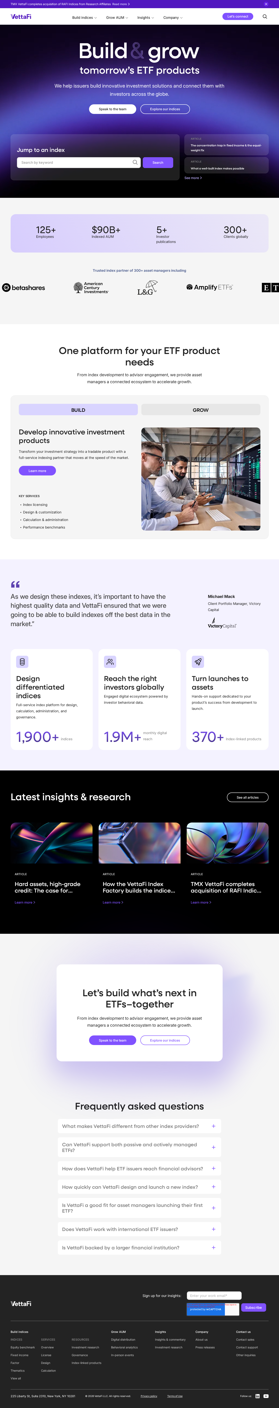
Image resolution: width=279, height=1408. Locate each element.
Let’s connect (238, 16)
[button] (84, 16)
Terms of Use (175, 1396)
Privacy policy (149, 1396)
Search (158, 162)
